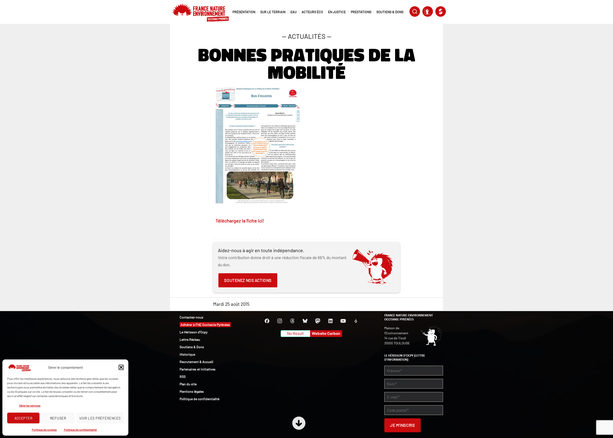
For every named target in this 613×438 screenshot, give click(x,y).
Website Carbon (326, 333)
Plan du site (188, 384)
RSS (183, 377)
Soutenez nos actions (247, 280)
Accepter (23, 418)
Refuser (58, 418)
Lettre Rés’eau (190, 339)
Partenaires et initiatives (198, 369)
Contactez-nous (191, 317)
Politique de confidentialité (80, 429)
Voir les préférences (100, 418)
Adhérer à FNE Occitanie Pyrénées (205, 325)
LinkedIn (330, 320)
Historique (187, 354)
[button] (121, 367)
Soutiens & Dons (192, 347)
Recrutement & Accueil (196, 362)
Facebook (267, 320)
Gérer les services (29, 405)
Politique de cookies (44, 429)
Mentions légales (192, 391)
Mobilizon (356, 320)
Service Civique (440, 11)
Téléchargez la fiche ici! (240, 220)
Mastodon (318, 320)
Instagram (280, 320)
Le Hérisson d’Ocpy (193, 332)
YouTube (343, 320)
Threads (292, 320)
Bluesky (305, 320)
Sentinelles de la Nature (427, 11)
